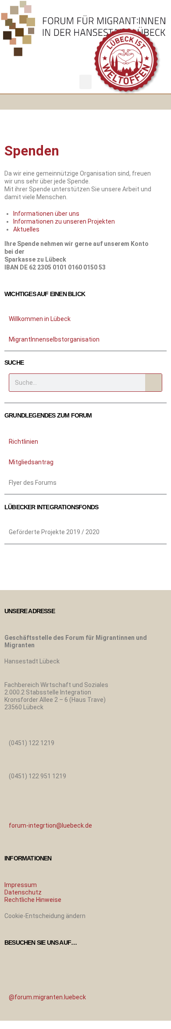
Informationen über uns (46, 213)
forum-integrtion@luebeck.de (50, 825)
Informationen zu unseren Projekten (64, 221)
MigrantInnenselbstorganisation (54, 339)
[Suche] (153, 382)
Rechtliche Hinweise (32, 899)
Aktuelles (26, 229)
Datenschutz (23, 892)
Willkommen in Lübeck (40, 318)
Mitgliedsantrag (31, 462)
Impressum (20, 884)
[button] (85, 82)
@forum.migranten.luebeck (47, 997)
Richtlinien (23, 441)
